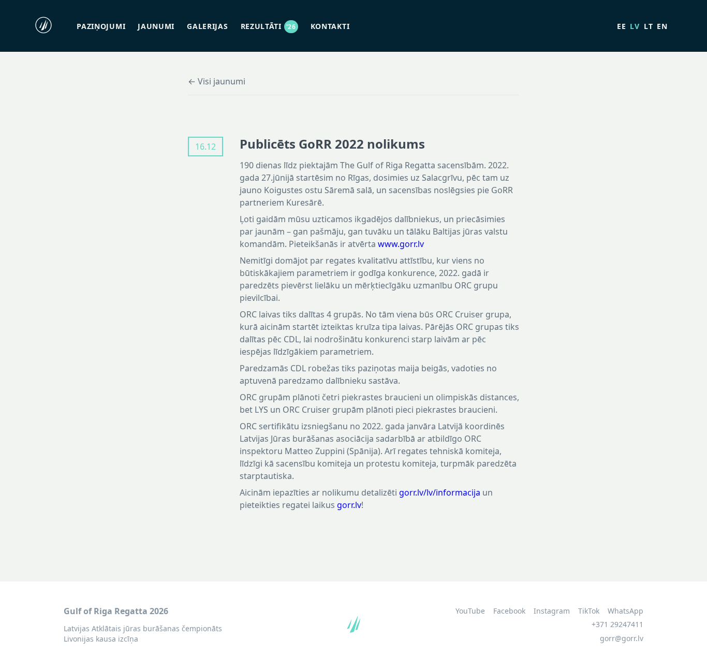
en (662, 26)
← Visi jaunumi (216, 81)
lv (634, 26)
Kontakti (330, 26)
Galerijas (207, 26)
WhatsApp (625, 611)
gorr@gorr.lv (621, 638)
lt (648, 26)
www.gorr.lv (401, 244)
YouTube (470, 611)
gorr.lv (349, 505)
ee (621, 26)
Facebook (509, 611)
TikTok (588, 611)
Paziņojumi (101, 26)
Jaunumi (156, 26)
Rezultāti (268, 26)
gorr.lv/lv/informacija (439, 492)
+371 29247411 (617, 624)
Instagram (552, 611)
